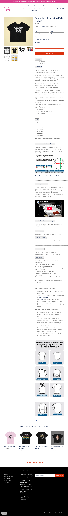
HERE (41, 299)
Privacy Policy (7, 480)
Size (36, 31)
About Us (6, 482)
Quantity (37, 42)
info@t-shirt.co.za (43, 297)
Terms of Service (8, 476)
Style (36, 37)
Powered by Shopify (59, 512)
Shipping (44, 26)
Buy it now (49, 53)
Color (51, 31)
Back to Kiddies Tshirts (35, 462)
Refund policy (7, 478)
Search (6, 474)
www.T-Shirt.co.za (50, 512)
